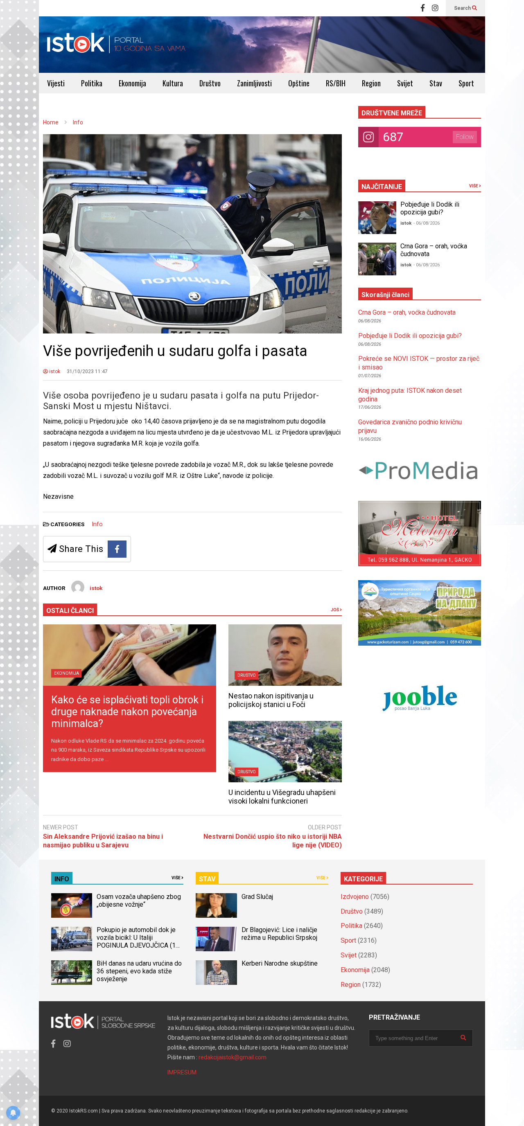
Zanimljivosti (254, 83)
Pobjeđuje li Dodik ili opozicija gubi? (429, 208)
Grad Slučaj (257, 897)
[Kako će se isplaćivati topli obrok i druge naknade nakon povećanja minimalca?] (129, 655)
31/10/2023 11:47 (87, 371)
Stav (435, 83)
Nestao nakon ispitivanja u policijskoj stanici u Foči (271, 700)
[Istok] (116, 44)
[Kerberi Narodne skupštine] (216, 972)
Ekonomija (132, 83)
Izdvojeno (355, 897)
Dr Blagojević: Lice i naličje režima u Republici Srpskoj (280, 933)
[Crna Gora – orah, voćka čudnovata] (377, 259)
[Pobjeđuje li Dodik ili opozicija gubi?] (377, 217)
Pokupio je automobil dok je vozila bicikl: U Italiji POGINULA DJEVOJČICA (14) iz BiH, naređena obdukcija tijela (139, 945)
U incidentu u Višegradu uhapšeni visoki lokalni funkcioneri (282, 796)
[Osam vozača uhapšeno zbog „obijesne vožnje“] (71, 905)
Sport (466, 83)
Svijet (405, 83)
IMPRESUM (181, 1072)
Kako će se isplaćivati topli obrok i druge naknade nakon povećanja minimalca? (127, 712)
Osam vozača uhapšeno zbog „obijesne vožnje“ (139, 900)
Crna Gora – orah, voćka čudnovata (407, 312)
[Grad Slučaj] (216, 905)
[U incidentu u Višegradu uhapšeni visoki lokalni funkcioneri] (285, 751)
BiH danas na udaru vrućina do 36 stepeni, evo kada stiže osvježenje (139, 971)
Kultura (173, 83)
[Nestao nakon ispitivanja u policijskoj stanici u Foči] (285, 655)
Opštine (298, 83)
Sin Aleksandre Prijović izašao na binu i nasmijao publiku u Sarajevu (103, 841)
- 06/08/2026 (426, 223)
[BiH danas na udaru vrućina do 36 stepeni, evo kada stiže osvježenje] (71, 972)
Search (463, 8)
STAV (207, 879)
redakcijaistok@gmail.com (233, 1057)
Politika (91, 83)
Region (371, 83)
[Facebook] (423, 8)
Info (97, 524)
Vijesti (56, 83)
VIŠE (474, 186)
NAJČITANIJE (381, 187)
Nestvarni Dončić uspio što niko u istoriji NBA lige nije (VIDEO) (272, 841)
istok (54, 371)
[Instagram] (435, 8)
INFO (61, 879)
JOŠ (335, 610)
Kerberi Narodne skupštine (280, 963)
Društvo (210, 83)
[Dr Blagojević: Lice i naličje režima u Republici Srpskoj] (216, 939)
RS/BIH (336, 83)
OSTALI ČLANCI (70, 611)
